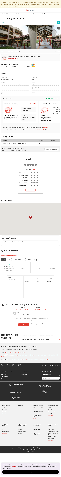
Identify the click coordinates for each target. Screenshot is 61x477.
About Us (3, 374)
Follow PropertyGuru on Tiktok (59, 365)
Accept (30, 471)
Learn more (45, 127)
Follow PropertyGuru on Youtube (53, 365)
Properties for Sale (38, 405)
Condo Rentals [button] (51, 409)
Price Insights (18, 51)
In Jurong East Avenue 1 (11, 352)
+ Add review (30, 190)
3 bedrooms (18, 259)
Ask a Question (24, 324)
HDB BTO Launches (6, 412)
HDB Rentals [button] (51, 407)
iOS (20, 365)
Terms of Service (27, 448)
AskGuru (4, 407)
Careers (3, 379)
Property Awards (45, 385)
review (33, 169)
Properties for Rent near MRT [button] (22, 432)
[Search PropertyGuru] (58, 378)
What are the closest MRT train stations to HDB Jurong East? (30, 309)
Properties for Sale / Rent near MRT (22, 424)
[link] (30, 57)
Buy (4, 259)
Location (10, 51)
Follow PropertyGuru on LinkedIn (55, 365)
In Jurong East (21, 352)
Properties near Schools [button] (36, 434)
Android (15, 365)
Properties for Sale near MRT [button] (22, 428)
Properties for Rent (53, 405)
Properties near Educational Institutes (37, 425)
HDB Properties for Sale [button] (38, 407)
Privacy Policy (13, 466)
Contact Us (25, 371)
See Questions (37, 324)
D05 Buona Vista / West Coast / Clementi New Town (53, 433)
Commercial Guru (15, 384)
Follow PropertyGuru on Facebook (48, 365)
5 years (30, 259)
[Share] (58, 22)
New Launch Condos (6, 427)
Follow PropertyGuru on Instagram (50, 365)
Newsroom (24, 374)
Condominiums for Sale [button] (38, 411)
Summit (15, 392)
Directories (20, 405)
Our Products (4, 376)
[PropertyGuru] (30, 10)
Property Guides (5, 409)
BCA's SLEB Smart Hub (39, 129)
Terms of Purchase (46, 448)
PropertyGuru (6, 405)
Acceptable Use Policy (15, 448)
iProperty (15, 398)
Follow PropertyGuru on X (57, 365)
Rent (9, 259)
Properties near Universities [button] (36, 430)
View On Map (33, 103)
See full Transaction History (8, 255)
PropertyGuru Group (6, 371)
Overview (4, 51)
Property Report (45, 391)
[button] (30, 217)
